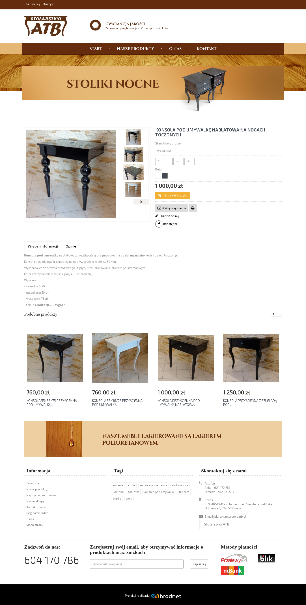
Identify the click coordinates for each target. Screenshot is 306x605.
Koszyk (48, 4)
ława (129, 498)
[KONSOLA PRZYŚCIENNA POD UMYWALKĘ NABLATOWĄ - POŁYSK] (186, 358)
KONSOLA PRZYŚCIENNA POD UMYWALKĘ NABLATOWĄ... (178, 402)
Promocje (32, 483)
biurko (117, 498)
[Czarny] (164, 175)
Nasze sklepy (35, 501)
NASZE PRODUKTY (135, 48)
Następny (141, 202)
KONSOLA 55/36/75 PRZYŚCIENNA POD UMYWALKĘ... (51, 402)
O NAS (175, 48)
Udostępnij (169, 224)
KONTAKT (206, 48)
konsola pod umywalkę (159, 492)
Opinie (71, 246)
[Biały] (158, 175)
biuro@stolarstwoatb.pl (230, 516)
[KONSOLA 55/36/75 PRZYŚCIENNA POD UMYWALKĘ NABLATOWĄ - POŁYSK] (55, 358)
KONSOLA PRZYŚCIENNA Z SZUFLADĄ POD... (250, 402)
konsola (118, 485)
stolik (131, 485)
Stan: (159, 143)
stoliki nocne (180, 485)
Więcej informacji (43, 246)
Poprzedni (125, 202)
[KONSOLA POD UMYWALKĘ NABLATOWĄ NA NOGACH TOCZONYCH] (133, 137)
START (96, 48)
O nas (30, 519)
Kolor (159, 169)
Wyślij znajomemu (173, 208)
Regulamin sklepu (38, 513)
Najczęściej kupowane (41, 495)
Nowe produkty (36, 489)
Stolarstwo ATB (216, 524)
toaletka (133, 492)
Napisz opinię (169, 216)
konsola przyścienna (153, 485)
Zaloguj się (33, 4)
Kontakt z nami (36, 507)
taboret (184, 492)
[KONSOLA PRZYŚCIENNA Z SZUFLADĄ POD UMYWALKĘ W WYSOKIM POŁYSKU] (251, 358)
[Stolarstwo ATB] (48, 26)
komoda (118, 492)
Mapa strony (34, 525)
